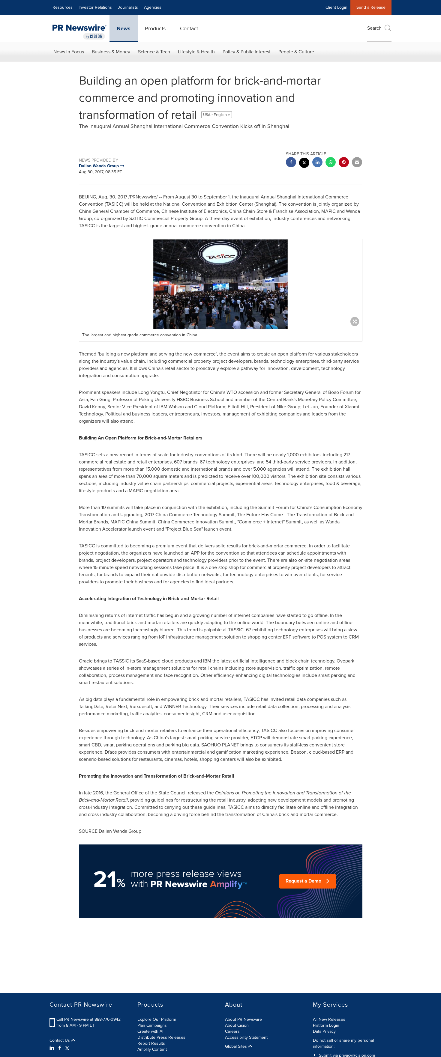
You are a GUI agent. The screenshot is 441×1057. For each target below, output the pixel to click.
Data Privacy (324, 1031)
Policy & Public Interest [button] (247, 51)
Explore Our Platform (156, 1019)
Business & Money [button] (111, 51)
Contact (189, 28)
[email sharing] (357, 163)
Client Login (336, 7)
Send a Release (371, 7)
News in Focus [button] (68, 51)
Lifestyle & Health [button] (196, 51)
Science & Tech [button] (154, 51)
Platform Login (326, 1025)
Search (374, 28)
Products (155, 28)
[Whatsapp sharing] (331, 163)
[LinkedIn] (53, 1048)
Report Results (151, 1043)
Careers (232, 1031)
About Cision (237, 1025)
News (123, 28)
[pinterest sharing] (344, 163)
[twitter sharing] (304, 163)
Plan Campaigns (152, 1025)
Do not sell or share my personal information (343, 1043)
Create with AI (150, 1031)
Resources (62, 7)
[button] (220, 284)
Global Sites (236, 1047)
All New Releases (329, 1019)
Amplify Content (152, 1049)
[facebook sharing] (291, 163)
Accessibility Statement (246, 1037)
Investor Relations (95, 7)
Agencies (152, 7)
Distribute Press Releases (161, 1037)
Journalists (128, 7)
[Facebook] (59, 1048)
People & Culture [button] (296, 51)
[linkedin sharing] (317, 163)
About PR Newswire (243, 1019)
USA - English (215, 114)
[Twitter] (67, 1048)
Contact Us (60, 1041)
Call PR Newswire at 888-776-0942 (88, 1019)
